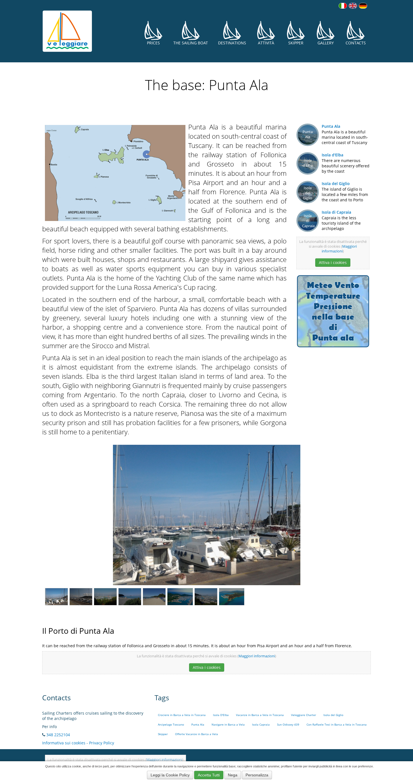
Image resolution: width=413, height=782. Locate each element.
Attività (266, 42)
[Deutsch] (363, 6)
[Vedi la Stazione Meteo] (332, 310)
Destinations (232, 42)
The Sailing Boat (190, 42)
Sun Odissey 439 (288, 724)
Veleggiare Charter (303, 715)
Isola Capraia (261, 724)
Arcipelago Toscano (171, 724)
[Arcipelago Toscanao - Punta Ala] (115, 172)
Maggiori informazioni (339, 249)
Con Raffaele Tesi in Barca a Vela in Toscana (337, 724)
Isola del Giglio (336, 183)
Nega (232, 775)
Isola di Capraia (336, 212)
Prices (153, 42)
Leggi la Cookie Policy (170, 775)
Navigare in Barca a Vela (228, 724)
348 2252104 (58, 734)
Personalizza (257, 775)
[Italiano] (343, 6)
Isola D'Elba (221, 715)
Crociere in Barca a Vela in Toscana (182, 715)
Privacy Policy (101, 742)
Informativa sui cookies (63, 742)
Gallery (325, 42)
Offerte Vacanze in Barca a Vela (196, 734)
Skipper (295, 42)
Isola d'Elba (332, 155)
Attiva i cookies (333, 262)
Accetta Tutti (209, 775)
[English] (353, 6)
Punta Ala (331, 126)
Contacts (356, 42)
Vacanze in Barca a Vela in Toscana (260, 715)
